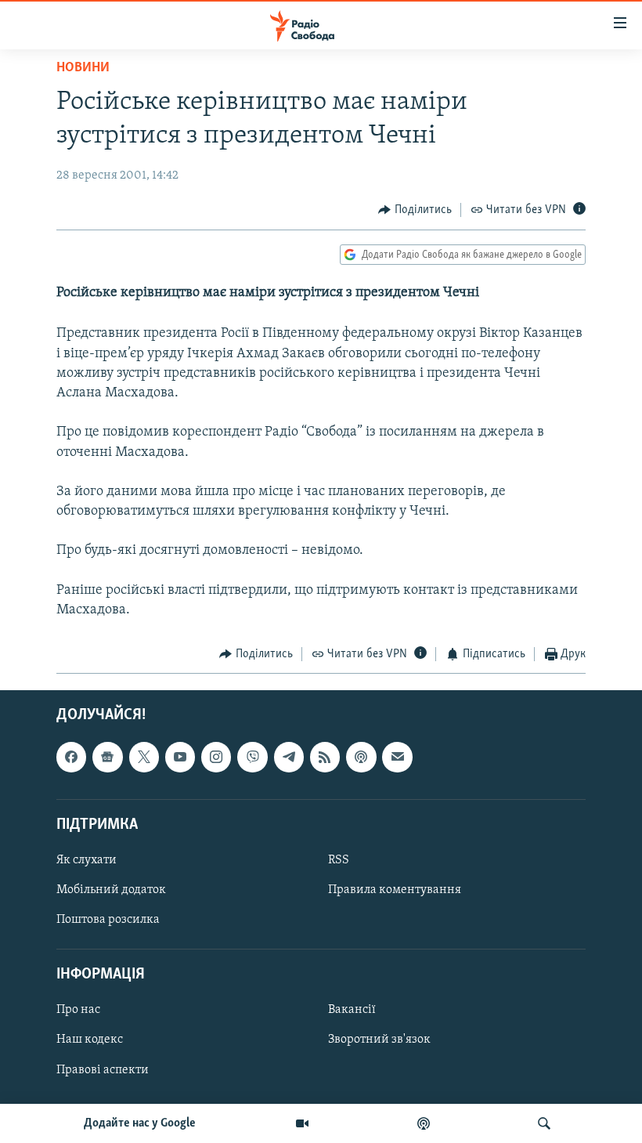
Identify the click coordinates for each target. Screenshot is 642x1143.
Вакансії (352, 1010)
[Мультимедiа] (302, 1123)
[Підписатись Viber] (252, 757)
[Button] (415, 210)
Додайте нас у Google (140, 1123)
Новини (83, 68)
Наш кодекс (89, 1039)
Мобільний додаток (111, 890)
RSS (338, 860)
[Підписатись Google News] (107, 757)
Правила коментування (394, 890)
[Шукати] (544, 1123)
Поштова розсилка (108, 919)
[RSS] (325, 757)
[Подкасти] (423, 1123)
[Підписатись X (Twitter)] (144, 757)
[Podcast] (361, 757)
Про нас (78, 1010)
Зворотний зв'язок (379, 1039)
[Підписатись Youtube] (180, 757)
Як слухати (86, 860)
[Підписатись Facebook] (71, 757)
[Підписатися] (397, 757)
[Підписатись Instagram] (216, 757)
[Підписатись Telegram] (289, 757)
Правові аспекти (102, 1069)
